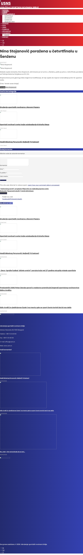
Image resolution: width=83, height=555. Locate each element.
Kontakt (5, 37)
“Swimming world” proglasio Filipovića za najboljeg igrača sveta (24, 189)
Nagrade (5, 23)
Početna (5, 10)
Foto (4, 25)
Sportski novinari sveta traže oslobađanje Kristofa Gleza (24, 124)
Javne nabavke (7, 15)
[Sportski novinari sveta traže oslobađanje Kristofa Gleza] (8, 121)
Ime (2, 169)
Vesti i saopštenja (8, 14)
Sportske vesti (10, 22)
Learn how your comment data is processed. (44, 185)
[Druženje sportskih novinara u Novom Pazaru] (8, 103)
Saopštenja (9, 16)
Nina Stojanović (10, 87)
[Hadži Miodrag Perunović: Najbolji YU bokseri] (8, 138)
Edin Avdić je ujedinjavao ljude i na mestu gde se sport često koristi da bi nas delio (35, 307)
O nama (5, 12)
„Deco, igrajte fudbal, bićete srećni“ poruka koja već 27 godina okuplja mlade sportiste (38, 270)
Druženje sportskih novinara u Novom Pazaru (20, 107)
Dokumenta (6, 33)
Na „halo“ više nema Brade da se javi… (12, 452)
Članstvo (5, 29)
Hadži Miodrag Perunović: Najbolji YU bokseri (19, 142)
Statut (7, 35)
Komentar (3, 165)
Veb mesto (4, 176)
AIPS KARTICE (6, 31)
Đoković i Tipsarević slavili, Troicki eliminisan (17, 191)
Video (4, 27)
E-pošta (3, 173)
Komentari (8, 20)
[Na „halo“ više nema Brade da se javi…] (28, 449)
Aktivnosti (8, 18)
